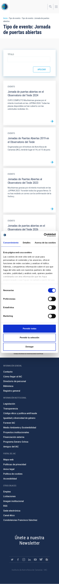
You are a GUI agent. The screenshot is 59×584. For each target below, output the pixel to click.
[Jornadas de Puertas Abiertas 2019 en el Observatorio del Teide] (52, 162)
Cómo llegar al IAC (12, 376)
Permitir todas (29, 328)
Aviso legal (8, 469)
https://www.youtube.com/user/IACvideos (35, 559)
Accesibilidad (10, 478)
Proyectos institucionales (16, 432)
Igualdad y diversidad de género (19, 418)
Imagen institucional (13, 501)
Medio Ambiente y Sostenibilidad (19, 427)
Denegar (30, 346)
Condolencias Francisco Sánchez (20, 520)
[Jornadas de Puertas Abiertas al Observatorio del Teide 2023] (52, 209)
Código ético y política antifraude (20, 413)
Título (11, 54)
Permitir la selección (29, 337)
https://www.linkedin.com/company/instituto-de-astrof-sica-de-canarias (29, 559)
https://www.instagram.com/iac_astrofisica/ (24, 559)
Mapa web (8, 459)
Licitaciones (9, 496)
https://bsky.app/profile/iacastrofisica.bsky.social (41, 559)
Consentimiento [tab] (11, 242)
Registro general (11, 391)
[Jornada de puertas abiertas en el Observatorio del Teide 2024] (52, 121)
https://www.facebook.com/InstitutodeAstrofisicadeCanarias (18, 559)
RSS (5, 506)
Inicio (5, 18)
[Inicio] (5, 6)
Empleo (7, 491)
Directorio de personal (14, 381)
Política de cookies (13, 474)
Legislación (9, 404)
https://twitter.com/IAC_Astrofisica (12, 559)
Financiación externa (13, 437)
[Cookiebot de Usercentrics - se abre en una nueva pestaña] (44, 235)
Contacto (8, 371)
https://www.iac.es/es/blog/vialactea (47, 559)
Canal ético (9, 515)
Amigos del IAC (11, 446)
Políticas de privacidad (14, 464)
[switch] (52, 299)
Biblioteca (8, 386)
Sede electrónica (11, 510)
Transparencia (10, 408)
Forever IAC (9, 423)
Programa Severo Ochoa (15, 441)
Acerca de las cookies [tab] (45, 242)
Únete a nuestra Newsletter (29, 540)
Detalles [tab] (27, 242)
